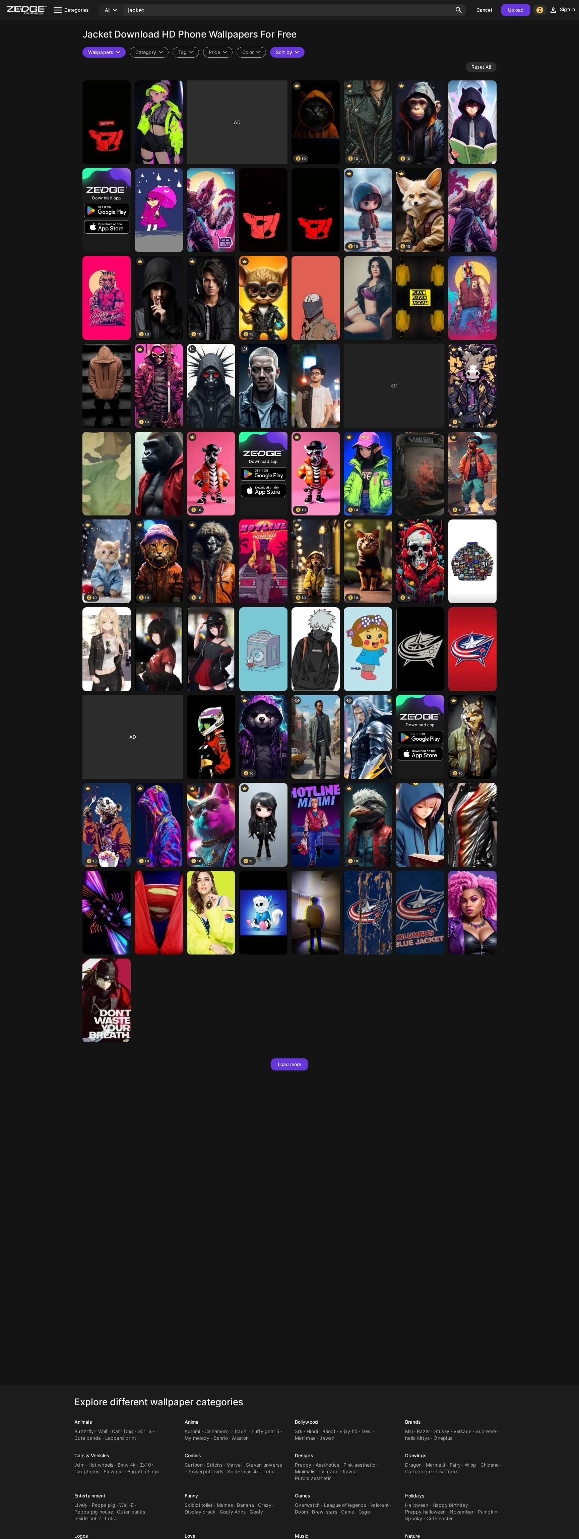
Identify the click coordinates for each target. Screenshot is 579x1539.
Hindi (312, 1431)
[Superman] (159, 913)
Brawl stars (324, 1512)
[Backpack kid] (316, 649)
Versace (462, 1431)
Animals (83, 1422)
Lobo (269, 1471)
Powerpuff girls (206, 1471)
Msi (409, 1431)
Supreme (485, 1431)
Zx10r (146, 1465)
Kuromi (192, 1431)
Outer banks (131, 1512)
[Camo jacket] (106, 473)
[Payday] (472, 298)
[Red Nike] (263, 210)
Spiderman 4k (243, 1471)
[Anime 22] (159, 649)
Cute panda (87, 1438)
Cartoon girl (418, 1471)
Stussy (442, 1431)
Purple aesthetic (313, 1478)
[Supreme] (472, 561)
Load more (290, 1064)
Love (190, 1536)
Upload (516, 10)
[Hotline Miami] (263, 561)
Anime (192, 1422)
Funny (191, 1495)
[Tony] (106, 298)
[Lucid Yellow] (316, 913)
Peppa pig (103, 1505)
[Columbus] (420, 649)
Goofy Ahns (233, 1512)
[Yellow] (420, 298)
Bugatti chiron (143, 1471)
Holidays (415, 1495)
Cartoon (194, 1465)
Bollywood (306, 1422)
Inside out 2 (87, 1518)
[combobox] (186, 52)
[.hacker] (211, 386)
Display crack (200, 1512)
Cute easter (440, 1518)
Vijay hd (348, 1431)
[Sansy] (263, 913)
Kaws (349, 1471)
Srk (299, 1431)
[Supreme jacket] (106, 122)
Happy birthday (450, 1505)
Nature (412, 1536)
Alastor (240, 1438)
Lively (81, 1505)
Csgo (364, 1512)
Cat (116, 1431)
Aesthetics (327, 1465)
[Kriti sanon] (211, 913)
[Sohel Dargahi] (316, 386)
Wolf (103, 1431)
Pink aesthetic (359, 1465)
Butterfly (84, 1431)
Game (347, 1512)
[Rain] (159, 210)
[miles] (316, 737)
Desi (366, 1431)
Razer (423, 1431)
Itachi (241, 1431)
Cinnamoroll (217, 1431)
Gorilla (144, 1431)
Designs (304, 1455)
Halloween (416, 1505)
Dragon (413, 1465)
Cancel (484, 10)
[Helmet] (211, 737)
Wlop (470, 1465)
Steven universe (264, 1465)
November (461, 1512)
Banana (245, 1505)
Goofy (256, 1512)
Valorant (379, 1505)
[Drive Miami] (316, 825)
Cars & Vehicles (92, 1455)
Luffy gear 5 (266, 1431)
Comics (193, 1455)
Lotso (111, 1518)
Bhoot (328, 1431)
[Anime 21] (211, 649)
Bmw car (113, 1471)
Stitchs (214, 1465)
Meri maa (305, 1438)
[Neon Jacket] (106, 913)
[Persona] (106, 1000)
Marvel (234, 1465)
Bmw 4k (127, 1465)
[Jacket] (472, 122)
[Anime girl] (106, 649)
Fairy (455, 1465)
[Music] (263, 649)
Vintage (330, 1471)
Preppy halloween (425, 1512)
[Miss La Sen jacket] (368, 649)
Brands (413, 1422)
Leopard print (120, 1438)
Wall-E (126, 1505)
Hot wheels (101, 1465)
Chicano (489, 1465)
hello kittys (417, 1438)
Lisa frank (447, 1471)
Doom (301, 1512)
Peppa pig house (93, 1512)
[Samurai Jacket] (420, 473)
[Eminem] (263, 386)
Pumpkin (488, 1512)
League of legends (345, 1505)
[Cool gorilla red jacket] (159, 473)
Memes (225, 1505)
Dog (128, 1431)
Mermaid (436, 1465)
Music (302, 1536)
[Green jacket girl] (159, 122)
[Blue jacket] (420, 825)
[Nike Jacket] (316, 210)
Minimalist (306, 1471)
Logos (81, 1536)
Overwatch (307, 1505)
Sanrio (221, 1438)
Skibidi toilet (199, 1505)
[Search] (459, 10)
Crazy (264, 1505)
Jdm (79, 1465)
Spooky (414, 1518)
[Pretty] (472, 913)
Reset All (481, 67)
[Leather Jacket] (368, 298)
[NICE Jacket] (472, 825)
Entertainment (89, 1495)
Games (303, 1495)
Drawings (416, 1455)
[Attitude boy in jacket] (106, 386)
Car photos (87, 1471)
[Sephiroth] (368, 737)
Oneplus (443, 1438)
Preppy (303, 1465)
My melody (197, 1438)
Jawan (327, 1438)
